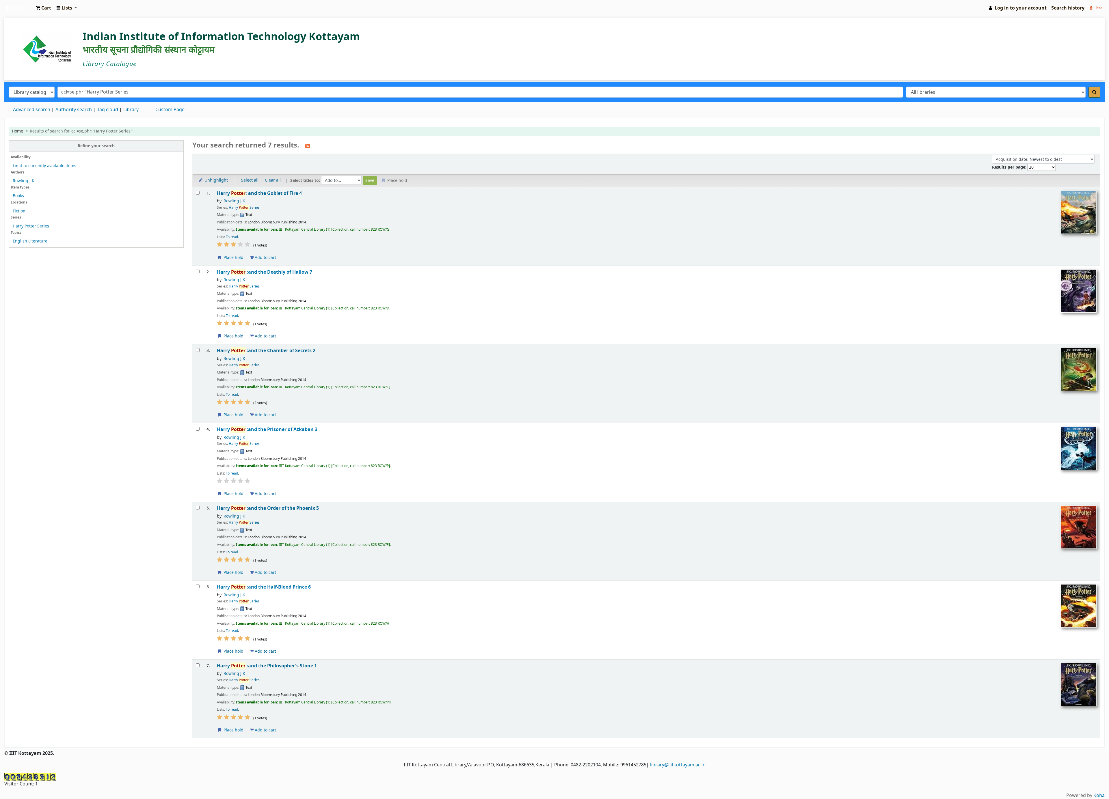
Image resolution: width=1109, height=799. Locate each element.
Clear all (273, 180)
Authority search (73, 109)
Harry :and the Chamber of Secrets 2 (266, 350)
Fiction (19, 211)
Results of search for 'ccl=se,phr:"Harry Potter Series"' (81, 131)
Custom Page (170, 109)
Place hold (232, 258)
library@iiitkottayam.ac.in (678, 764)
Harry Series (244, 207)
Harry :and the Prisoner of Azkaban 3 (267, 429)
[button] (43, 8)
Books (18, 196)
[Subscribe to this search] (308, 145)
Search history (1067, 8)
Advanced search (31, 109)
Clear (1097, 8)
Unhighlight (215, 180)
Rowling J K (23, 181)
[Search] (1094, 92)
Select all (249, 180)
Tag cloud (107, 109)
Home (17, 131)
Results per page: (1010, 167)
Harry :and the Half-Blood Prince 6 (264, 587)
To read (232, 237)
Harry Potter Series (31, 226)
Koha (1099, 795)
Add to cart (265, 258)
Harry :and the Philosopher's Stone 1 (267, 666)
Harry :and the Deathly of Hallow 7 (264, 272)
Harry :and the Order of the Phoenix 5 (268, 508)
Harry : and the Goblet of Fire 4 (259, 193)
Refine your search (96, 146)
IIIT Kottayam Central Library (19, 8)
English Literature (30, 241)
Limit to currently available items (44, 166)
